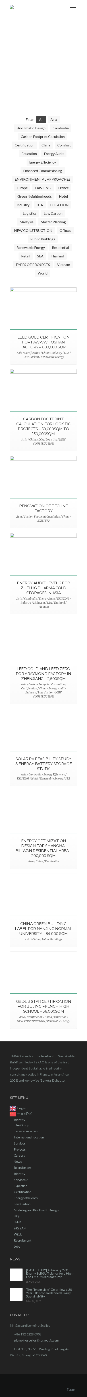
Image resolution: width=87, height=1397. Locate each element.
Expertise (20, 1186)
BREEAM (20, 1228)
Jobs (17, 1246)
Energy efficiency (26, 1198)
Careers (19, 1155)
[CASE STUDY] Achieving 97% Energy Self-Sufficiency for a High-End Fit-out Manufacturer (50, 1273)
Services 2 (21, 1180)
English (22, 1108)
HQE (17, 1216)
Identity (19, 1120)
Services (20, 1143)
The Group (21, 1125)
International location (29, 1137)
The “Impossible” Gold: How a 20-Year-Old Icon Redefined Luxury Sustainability (49, 1293)
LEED (17, 1222)
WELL (18, 1234)
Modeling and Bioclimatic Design (36, 1210)
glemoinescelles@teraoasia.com (36, 1340)
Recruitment (22, 1167)
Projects (20, 1149)
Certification (22, 1192)
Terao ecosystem (26, 1131)
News (18, 1161)
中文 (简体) (24, 1113)
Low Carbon (22, 1204)
